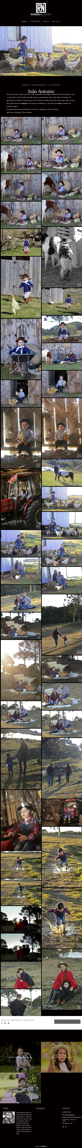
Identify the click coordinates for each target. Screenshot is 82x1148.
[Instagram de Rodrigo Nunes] (65, 1127)
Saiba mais (23, 1138)
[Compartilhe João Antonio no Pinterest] (8, 1023)
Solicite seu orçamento (67, 1021)
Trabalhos (35, 21)
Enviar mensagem (69, 1115)
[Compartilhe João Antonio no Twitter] (5, 1023)
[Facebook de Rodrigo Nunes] (63, 1127)
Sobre (46, 21)
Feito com (41, 1146)
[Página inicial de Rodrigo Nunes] (41, 9)
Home (25, 21)
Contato (56, 21)
